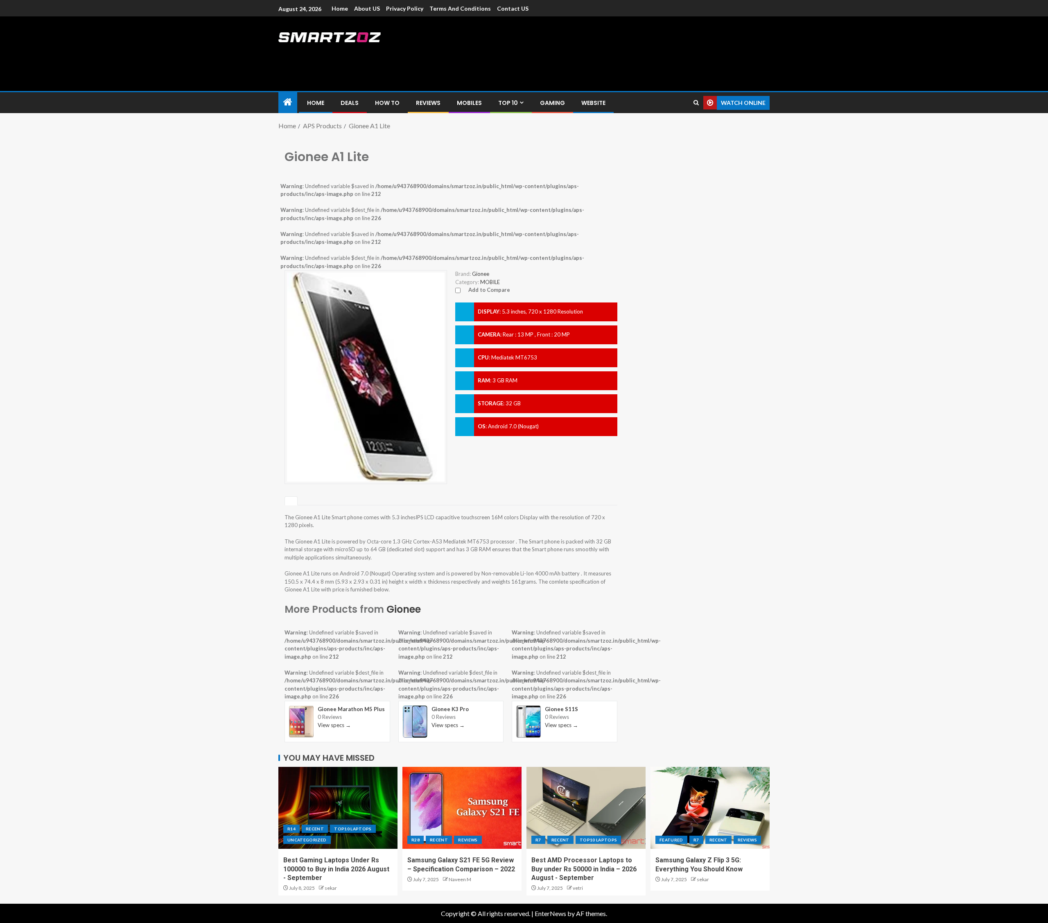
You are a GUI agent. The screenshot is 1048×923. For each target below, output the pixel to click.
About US (367, 8)
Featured (671, 839)
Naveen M (460, 879)
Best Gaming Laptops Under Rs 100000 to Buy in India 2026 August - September (336, 869)
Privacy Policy (404, 8)
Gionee (403, 609)
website (593, 103)
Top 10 (508, 103)
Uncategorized (307, 839)
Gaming (552, 103)
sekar (331, 888)
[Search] (696, 103)
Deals (350, 103)
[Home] (287, 102)
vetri (578, 888)
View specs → (334, 725)
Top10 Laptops (353, 828)
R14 (291, 828)
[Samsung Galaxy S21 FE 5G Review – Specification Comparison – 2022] (462, 808)
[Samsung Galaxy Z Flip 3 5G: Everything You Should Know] (710, 808)
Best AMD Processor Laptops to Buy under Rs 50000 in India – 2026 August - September (584, 869)
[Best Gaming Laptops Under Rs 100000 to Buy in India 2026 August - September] (338, 808)
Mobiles (469, 103)
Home (340, 8)
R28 (415, 839)
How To (387, 103)
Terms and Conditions (460, 8)
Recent (315, 828)
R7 (538, 839)
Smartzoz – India (369, 54)
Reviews (428, 103)
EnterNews (550, 913)
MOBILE (490, 282)
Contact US (513, 8)
